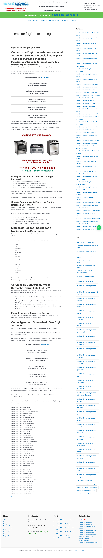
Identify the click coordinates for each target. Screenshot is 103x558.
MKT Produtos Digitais (77, 550)
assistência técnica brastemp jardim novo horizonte (87, 256)
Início (4, 520)
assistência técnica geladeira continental (86, 331)
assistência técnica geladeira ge (86, 375)
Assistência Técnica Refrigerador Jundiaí (87, 140)
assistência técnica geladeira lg (86, 413)
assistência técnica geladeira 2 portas (87, 293)
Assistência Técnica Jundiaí (86, 524)
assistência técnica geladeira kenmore (86, 406)
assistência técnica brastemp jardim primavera (85, 271)
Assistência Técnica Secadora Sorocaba (87, 205)
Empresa (5, 522)
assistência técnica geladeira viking (86, 469)
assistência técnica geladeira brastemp (86, 318)
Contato (5, 534)
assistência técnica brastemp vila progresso (85, 277)
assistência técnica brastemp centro (86, 242)
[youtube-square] (85, 519)
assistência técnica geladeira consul (86, 325)
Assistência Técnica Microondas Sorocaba (88, 218)
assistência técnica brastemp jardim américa (87, 246)
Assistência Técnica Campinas (87, 530)
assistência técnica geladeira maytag (86, 425)
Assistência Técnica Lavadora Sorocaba (87, 208)
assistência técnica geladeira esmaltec (86, 350)
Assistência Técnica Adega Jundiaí (85, 130)
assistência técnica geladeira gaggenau (86, 369)
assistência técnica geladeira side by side (86, 444)
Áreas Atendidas (7, 528)
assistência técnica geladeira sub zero (86, 457)
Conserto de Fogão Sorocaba (25, 47)
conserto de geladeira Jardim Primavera (87, 487)
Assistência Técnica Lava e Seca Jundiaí (87, 84)
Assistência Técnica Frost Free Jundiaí (87, 114)
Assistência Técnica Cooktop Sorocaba (87, 221)
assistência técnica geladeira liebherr (86, 419)
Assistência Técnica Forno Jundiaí (85, 103)
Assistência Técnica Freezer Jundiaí (86, 132)
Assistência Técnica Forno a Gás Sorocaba (88, 210)
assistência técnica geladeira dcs (86, 337)
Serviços (5, 524)
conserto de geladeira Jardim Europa (86, 484)
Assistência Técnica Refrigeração (88, 542)
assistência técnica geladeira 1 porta (87, 287)
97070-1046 (72, 15)
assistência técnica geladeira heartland (86, 381)
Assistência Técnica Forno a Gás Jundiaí (87, 92)
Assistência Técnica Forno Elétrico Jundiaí (88, 95)
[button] (46, 20)
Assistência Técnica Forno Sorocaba (86, 224)
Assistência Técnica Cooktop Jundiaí (86, 100)
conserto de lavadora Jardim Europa (86, 490)
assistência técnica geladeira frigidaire (86, 356)
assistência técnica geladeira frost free (86, 362)
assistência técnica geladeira (86, 281)
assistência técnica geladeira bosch (86, 312)
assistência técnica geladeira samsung (86, 438)
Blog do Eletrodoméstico (10, 536)
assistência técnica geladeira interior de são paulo (86, 394)
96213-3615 (58, 15)
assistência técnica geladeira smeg (86, 451)
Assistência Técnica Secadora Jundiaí (86, 87)
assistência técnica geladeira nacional (86, 432)
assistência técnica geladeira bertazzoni (86, 306)
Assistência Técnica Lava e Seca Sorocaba (88, 202)
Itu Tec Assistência (84, 540)
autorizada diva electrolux (84, 480)
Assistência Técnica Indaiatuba (87, 532)
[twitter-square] (81, 519)
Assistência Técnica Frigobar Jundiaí (86, 127)
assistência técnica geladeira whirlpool (86, 476)
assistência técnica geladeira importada (86, 388)
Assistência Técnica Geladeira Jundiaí (86, 143)
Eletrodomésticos (8, 526)
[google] (83, 519)
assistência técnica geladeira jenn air (86, 400)
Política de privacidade (9, 530)
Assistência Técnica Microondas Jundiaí (87, 98)
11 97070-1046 (44, 77)
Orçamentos (6, 532)
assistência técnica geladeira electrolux (86, 343)
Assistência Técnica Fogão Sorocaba (86, 226)
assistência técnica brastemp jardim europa (86, 251)
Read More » (14, 497)
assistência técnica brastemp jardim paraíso (86, 266)
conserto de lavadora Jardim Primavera (87, 493)
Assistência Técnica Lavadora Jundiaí (86, 90)
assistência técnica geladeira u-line (86, 463)
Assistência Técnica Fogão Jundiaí (85, 106)
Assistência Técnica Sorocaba (87, 534)
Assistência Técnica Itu (85, 522)
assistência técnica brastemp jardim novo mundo (87, 261)
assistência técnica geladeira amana (86, 299)
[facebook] (79, 519)
